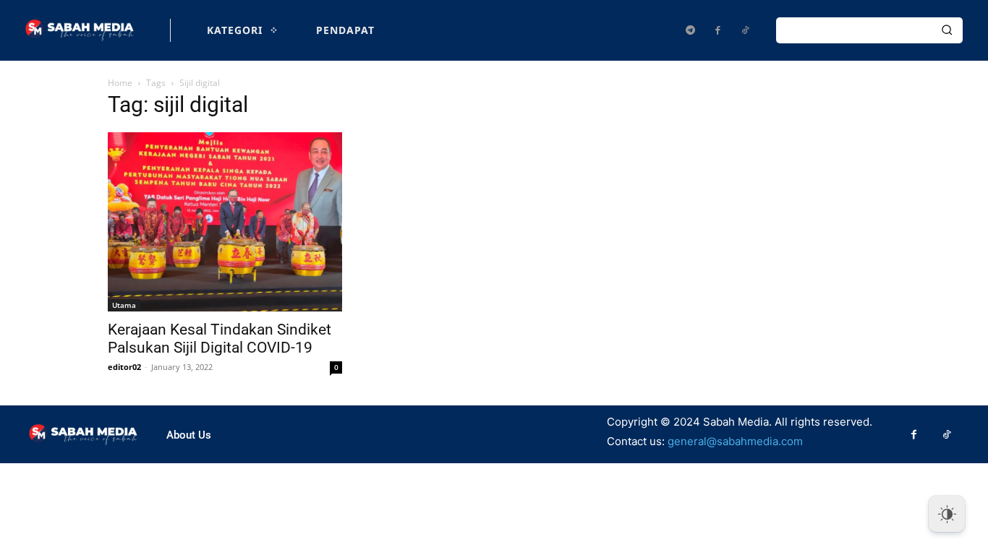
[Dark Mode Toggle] (946, 513)
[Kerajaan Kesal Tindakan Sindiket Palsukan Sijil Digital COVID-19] (225, 221)
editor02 (124, 366)
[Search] (947, 30)
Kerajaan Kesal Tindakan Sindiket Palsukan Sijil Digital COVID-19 (219, 338)
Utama (124, 305)
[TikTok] (745, 30)
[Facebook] (717, 30)
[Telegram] (690, 30)
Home (120, 83)
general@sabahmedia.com (735, 441)
